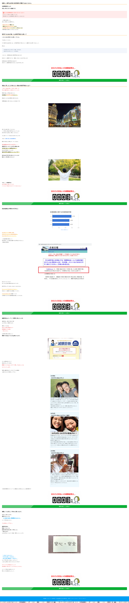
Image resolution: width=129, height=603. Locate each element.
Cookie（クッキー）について (73, 598)
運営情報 (44, 598)
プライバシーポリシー (82, 598)
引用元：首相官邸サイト (64, 229)
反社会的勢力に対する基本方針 (61, 598)
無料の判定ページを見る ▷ (64, 80)
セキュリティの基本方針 (51, 598)
